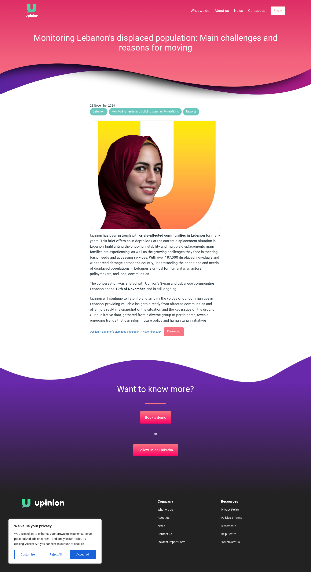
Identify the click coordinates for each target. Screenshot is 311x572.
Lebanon (99, 111)
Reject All (56, 554)
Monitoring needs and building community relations (145, 111)
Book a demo (155, 417)
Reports (191, 111)
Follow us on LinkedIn (155, 450)
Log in (278, 10)
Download (173, 331)
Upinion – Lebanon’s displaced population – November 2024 (125, 331)
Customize (28, 554)
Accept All (82, 554)
